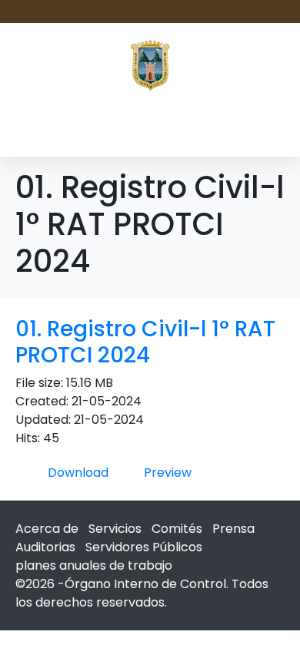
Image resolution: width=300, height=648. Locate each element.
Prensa (233, 528)
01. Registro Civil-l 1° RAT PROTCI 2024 (145, 342)
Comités (177, 528)
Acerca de (46, 528)
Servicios (115, 528)
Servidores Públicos (143, 547)
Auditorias (45, 547)
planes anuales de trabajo (93, 565)
